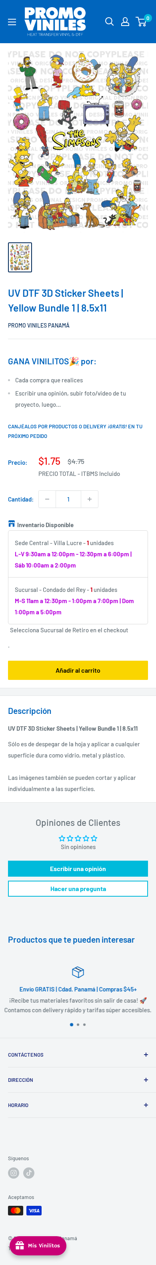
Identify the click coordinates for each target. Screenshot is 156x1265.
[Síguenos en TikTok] (28, 1173)
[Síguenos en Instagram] (13, 1173)
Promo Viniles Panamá (39, 325)
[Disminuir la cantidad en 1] (47, 499)
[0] (141, 21)
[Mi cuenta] (125, 21)
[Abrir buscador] (109, 21)
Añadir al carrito (78, 670)
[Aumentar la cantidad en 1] (89, 499)
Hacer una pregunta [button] (78, 888)
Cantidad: (21, 499)
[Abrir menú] (12, 22)
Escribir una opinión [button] (78, 868)
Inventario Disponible (45, 524)
